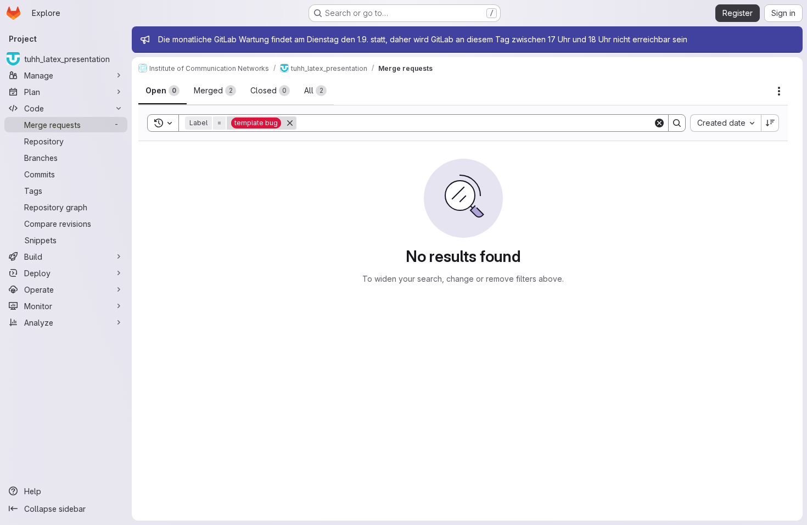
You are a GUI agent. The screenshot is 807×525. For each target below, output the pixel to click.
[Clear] (659, 123)
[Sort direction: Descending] (770, 123)
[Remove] (289, 123)
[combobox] (725, 123)
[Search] (677, 123)
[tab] (162, 90)
